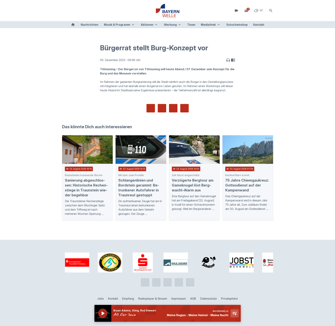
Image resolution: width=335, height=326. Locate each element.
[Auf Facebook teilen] (150, 108)
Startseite (73, 24)
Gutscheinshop (237, 24)
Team (191, 24)
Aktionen (147, 24)
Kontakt (258, 24)
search (271, 10)
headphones (228, 60)
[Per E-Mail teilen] (184, 108)
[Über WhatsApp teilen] (173, 108)
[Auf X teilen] (162, 108)
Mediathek (208, 24)
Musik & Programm (117, 24)
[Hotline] (65, 10)
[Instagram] (86, 10)
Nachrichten (89, 24)
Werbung (170, 24)
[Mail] (93, 10)
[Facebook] (79, 10)
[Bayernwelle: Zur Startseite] (167, 11)
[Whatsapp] (72, 10)
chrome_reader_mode (233, 60)
